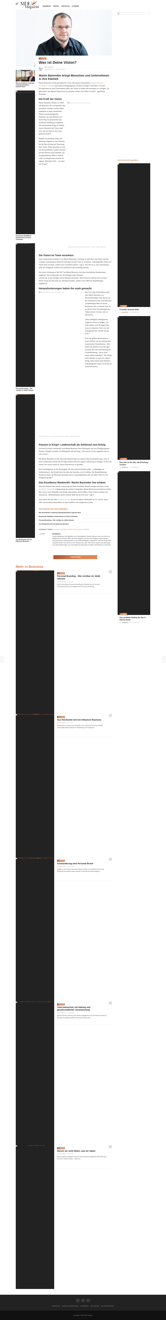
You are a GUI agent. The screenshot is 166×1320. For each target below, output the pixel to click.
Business (47, 6)
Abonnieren (84, 1306)
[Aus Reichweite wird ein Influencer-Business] (25, 394)
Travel (56, 6)
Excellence (77, 529)
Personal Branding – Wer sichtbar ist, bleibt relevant (25, 389)
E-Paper (75, 6)
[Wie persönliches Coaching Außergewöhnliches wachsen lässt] (25, 81)
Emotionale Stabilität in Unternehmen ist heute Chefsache (23, 237)
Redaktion (50, 67)
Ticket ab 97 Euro (64, 499)
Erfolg (70, 529)
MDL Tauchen (94, 1306)
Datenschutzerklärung (70, 1306)
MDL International (107, 1306)
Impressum (56, 1306)
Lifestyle (65, 6)
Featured (85, 529)
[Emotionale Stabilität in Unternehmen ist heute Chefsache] (25, 92)
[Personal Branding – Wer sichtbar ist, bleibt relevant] (25, 243)
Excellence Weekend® (47, 489)
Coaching (63, 529)
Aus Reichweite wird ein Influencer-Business (24, 540)
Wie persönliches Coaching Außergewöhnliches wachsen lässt (25, 84)
